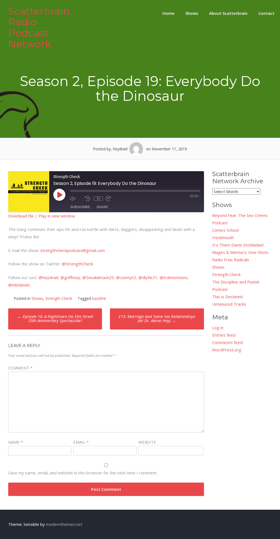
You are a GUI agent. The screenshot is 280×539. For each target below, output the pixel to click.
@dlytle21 (148, 277)
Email (81, 442)
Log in (217, 327)
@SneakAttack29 (98, 277)
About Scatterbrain (228, 13)
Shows (191, 13)
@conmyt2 (126, 277)
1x (98, 198)
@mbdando (19, 285)
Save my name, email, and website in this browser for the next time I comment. (83, 472)
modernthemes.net (64, 524)
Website (147, 442)
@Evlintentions (174, 277)
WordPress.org (226, 349)
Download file (21, 216)
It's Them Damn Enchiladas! (238, 245)
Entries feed (223, 335)
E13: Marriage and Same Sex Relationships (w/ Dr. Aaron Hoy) (157, 318)
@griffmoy (70, 277)
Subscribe (80, 207)
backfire (99, 298)
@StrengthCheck (77, 263)
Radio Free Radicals (230, 259)
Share (102, 207)
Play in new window (57, 216)
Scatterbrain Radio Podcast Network (39, 27)
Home (168, 13)
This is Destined (227, 296)
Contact (266, 13)
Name (15, 442)
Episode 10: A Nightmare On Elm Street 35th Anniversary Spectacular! (55, 318)
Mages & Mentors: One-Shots (240, 252)
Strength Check (58, 298)
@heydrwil (48, 277)
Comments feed (227, 342)
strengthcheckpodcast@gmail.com (72, 250)
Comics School (225, 230)
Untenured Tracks (229, 304)
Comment (20, 368)
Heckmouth (223, 237)
